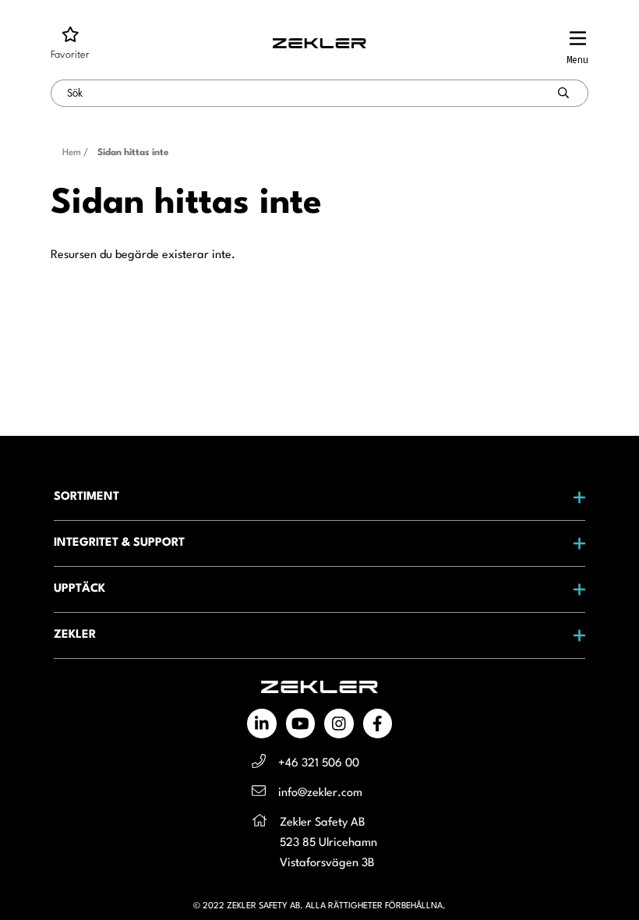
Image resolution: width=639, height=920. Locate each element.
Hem (71, 152)
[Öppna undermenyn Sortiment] (563, 497)
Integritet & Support (119, 543)
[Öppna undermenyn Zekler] (563, 635)
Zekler (75, 635)
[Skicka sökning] (563, 93)
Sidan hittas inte (132, 152)
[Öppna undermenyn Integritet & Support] (563, 543)
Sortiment (86, 497)
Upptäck (79, 589)
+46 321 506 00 (318, 764)
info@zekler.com (320, 793)
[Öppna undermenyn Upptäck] (563, 589)
